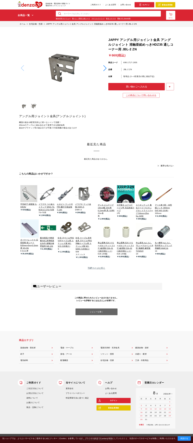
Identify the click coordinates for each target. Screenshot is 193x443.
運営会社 (69, 388)
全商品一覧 (24, 15)
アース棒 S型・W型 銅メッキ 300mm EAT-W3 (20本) (163, 208)
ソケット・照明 (107, 354)
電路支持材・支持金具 (110, 348)
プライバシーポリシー (75, 393)
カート (171, 18)
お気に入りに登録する (170, 86)
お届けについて (33, 402)
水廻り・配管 (141, 354)
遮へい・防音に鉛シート (81, 18)
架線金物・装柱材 (28, 348)
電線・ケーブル (67, 348)
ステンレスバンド (98, 18)
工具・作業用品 (142, 360)
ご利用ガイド (95, 5)
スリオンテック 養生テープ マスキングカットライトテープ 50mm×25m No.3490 (144, 210)
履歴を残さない (167, 166)
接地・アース (66, 354)
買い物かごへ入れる (136, 86)
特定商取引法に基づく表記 (77, 398)
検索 (60, 14)
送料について (32, 398)
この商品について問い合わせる (141, 95)
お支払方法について (35, 393)
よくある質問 (110, 5)
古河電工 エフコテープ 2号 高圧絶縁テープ (125, 208)
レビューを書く (96, 312)
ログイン (146, 5)
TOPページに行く (96, 268)
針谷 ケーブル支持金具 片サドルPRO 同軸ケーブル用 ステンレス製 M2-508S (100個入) (84, 243)
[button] (105, 68)
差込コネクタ (111, 18)
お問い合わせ (125, 5)
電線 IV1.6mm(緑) (124, 18)
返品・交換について (35, 407)
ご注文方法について (35, 388)
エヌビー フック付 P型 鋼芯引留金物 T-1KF (65, 207)
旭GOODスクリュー (63, 18)
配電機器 (64, 360)
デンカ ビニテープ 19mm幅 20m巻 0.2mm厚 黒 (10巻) (106, 208)
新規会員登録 (167, 5)
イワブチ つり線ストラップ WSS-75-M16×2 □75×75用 (47, 207)
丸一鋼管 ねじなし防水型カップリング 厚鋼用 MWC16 (163, 245)
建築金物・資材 (142, 348)
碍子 (22, 354)
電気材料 (24, 360)
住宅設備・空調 (107, 360)
